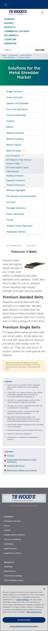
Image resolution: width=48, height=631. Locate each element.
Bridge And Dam (14, 91)
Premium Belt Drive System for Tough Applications (21, 461)
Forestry (10, 121)
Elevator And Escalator (17, 103)
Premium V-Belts (24, 57)
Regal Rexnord (10, 548)
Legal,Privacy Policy (12, 553)
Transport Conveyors (15, 185)
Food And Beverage (16, 115)
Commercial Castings (16, 31)
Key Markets (11, 35)
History (7, 526)
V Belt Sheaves (12, 172)
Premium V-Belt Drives (15, 466)
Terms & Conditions (12, 539)
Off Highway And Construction (21, 196)
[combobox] (18, 50)
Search (38, 50)
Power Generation (15, 214)
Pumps (9, 220)
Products (9, 27)
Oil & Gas (10, 202)
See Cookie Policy (34, 612)
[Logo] (18, 12)
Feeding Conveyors (14, 176)
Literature (10, 39)
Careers (7, 530)
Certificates (9, 544)
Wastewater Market (15, 231)
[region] (24, 608)
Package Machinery (16, 208)
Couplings (8, 566)
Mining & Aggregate (15, 190)
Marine (9, 127)
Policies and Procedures (14, 535)
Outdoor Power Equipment (19, 226)
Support (9, 23)
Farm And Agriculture (17, 109)
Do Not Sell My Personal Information (24, 626)
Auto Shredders (9, 57)
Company (9, 19)
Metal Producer (14, 144)
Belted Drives (9, 571)
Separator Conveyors (15, 180)
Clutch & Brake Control (13, 580)
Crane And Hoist (14, 97)
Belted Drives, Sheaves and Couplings (22, 470)
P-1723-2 (10, 456)
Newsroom (10, 43)
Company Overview (12, 521)
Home (4, 55)
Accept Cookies (24, 620)
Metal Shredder (26, 55)
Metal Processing (14, 139)
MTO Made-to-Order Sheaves (18, 160)
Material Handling (14, 133)
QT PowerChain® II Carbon (17, 168)
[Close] (44, 589)
